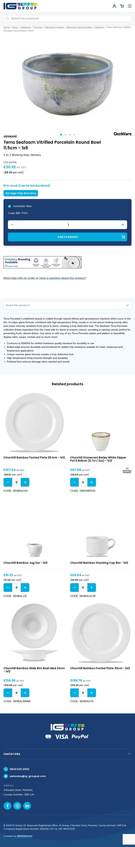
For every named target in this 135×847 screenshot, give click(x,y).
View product (34, 423)
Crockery (38, 27)
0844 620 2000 (19, 769)
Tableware (25, 27)
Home (7, 27)
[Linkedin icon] (27, 806)
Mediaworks (24, 836)
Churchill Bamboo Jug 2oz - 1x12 (25, 563)
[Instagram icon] (17, 806)
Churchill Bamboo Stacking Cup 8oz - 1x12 (99, 563)
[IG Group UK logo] (20, 6)
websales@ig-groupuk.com (28, 776)
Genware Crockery (54, 27)
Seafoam (99, 27)
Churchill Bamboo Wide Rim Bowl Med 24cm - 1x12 (34, 669)
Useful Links (12, 754)
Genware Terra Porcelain (79, 27)
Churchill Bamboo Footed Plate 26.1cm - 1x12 (34, 457)
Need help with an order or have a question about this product (44, 278)
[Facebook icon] (7, 806)
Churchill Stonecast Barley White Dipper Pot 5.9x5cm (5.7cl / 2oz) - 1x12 (98, 459)
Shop (15, 27)
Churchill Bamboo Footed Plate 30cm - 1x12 (100, 668)
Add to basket (67, 237)
